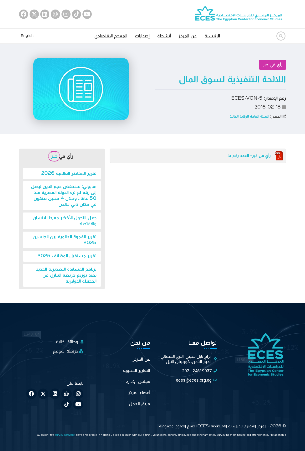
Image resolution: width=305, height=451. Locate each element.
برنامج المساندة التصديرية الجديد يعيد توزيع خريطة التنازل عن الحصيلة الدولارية (66, 275)
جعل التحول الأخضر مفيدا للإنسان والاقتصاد (65, 221)
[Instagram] (66, 14)
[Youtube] (87, 14)
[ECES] (240, 14)
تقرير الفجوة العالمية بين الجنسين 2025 (65, 240)
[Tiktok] (76, 14)
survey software (65, 435)
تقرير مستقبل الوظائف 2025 (67, 256)
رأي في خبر (272, 64)
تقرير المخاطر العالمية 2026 (69, 173)
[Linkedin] (44, 14)
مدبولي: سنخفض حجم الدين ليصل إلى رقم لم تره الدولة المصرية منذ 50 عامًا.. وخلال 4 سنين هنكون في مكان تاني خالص (64, 195)
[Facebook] (23, 14)
